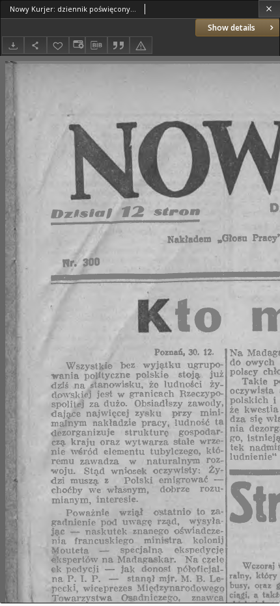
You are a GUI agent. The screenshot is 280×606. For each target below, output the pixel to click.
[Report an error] (141, 45)
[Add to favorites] (58, 45)
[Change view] (77, 45)
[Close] (269, 9)
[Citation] (118, 45)
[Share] (35, 45)
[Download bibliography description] (96, 45)
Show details (231, 27)
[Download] (13, 45)
